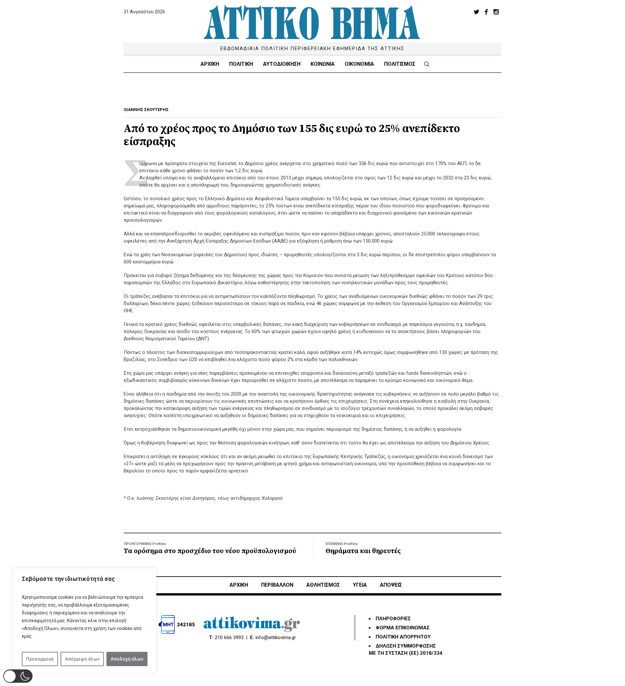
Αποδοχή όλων (127, 659)
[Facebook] (486, 12)
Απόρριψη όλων (82, 659)
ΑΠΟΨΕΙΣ (391, 585)
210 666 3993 (229, 637)
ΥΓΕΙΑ (360, 585)
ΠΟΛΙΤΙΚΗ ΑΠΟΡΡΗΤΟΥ (403, 637)
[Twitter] (476, 12)
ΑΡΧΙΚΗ (238, 585)
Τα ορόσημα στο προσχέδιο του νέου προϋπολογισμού (210, 551)
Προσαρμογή (40, 659)
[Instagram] (496, 12)
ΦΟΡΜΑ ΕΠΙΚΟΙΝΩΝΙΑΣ (403, 628)
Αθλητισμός (323, 585)
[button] (18, 676)
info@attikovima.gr (276, 637)
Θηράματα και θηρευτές (363, 551)
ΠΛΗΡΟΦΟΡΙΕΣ (393, 619)
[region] (84, 620)
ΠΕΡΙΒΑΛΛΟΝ (277, 585)
